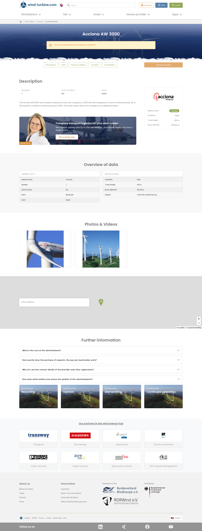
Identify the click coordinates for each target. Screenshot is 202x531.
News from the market (71, 493)
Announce (148, 5)
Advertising (57, 518)
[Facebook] (147, 527)
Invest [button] (97, 14)
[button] (61, 5)
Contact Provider (163, 65)
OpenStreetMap (194, 327)
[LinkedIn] (100, 527)
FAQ (64, 518)
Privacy (42, 518)
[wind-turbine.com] (20, 21)
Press (21, 501)
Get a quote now (67, 137)
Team (21, 493)
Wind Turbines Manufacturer (74, 501)
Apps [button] (175, 14)
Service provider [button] (136, 14)
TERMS (34, 518)
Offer (163, 5)
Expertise (65, 489)
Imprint (27, 518)
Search (177, 5)
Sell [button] (65, 14)
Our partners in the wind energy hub (101, 423)
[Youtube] (171, 527)
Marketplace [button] (29, 14)
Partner (22, 497)
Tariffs (48, 518)
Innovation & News (69, 497)
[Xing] (124, 527)
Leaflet (181, 327)
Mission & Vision (26, 489)
